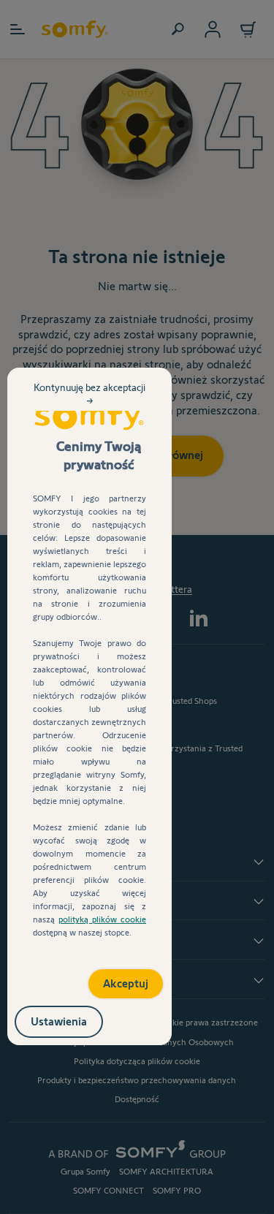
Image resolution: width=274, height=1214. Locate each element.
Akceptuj (110, 978)
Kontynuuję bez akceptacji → (89, 405)
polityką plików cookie (102, 919)
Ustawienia (74, 1018)
